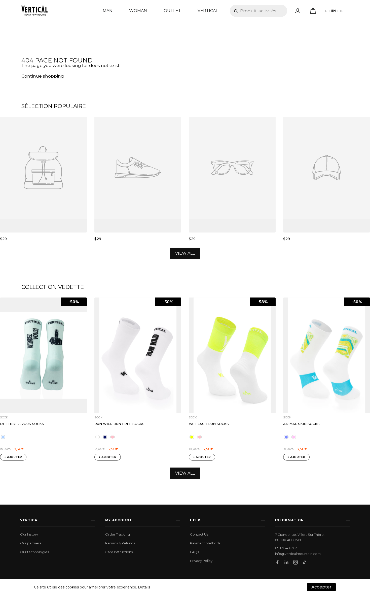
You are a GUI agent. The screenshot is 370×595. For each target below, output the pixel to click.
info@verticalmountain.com (298, 553)
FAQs (194, 552)
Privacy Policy (201, 561)
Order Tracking (117, 534)
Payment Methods (205, 543)
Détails (144, 587)
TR (342, 10)
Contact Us (199, 534)
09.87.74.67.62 (286, 548)
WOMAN (138, 10)
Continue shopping (42, 76)
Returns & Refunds (120, 543)
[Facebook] (277, 562)
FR (325, 10)
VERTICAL (208, 10)
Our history (29, 534)
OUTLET (172, 10)
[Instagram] (295, 562)
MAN (108, 10)
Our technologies (34, 552)
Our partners (30, 543)
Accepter (321, 586)
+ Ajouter (13, 457)
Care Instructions (119, 552)
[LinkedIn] (286, 562)
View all (185, 253)
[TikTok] (304, 562)
